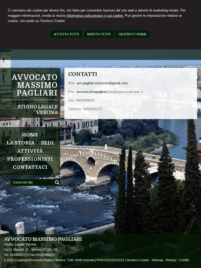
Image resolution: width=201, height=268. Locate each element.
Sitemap (157, 260)
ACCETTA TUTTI (66, 34)
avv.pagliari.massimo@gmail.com (102, 83)
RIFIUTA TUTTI (98, 34)
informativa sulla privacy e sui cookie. (95, 16)
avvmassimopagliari (91, 92)
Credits (184, 260)
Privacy (171, 260)
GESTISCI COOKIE (133, 34)
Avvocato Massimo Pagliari (35, 85)
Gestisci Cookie (138, 260)
